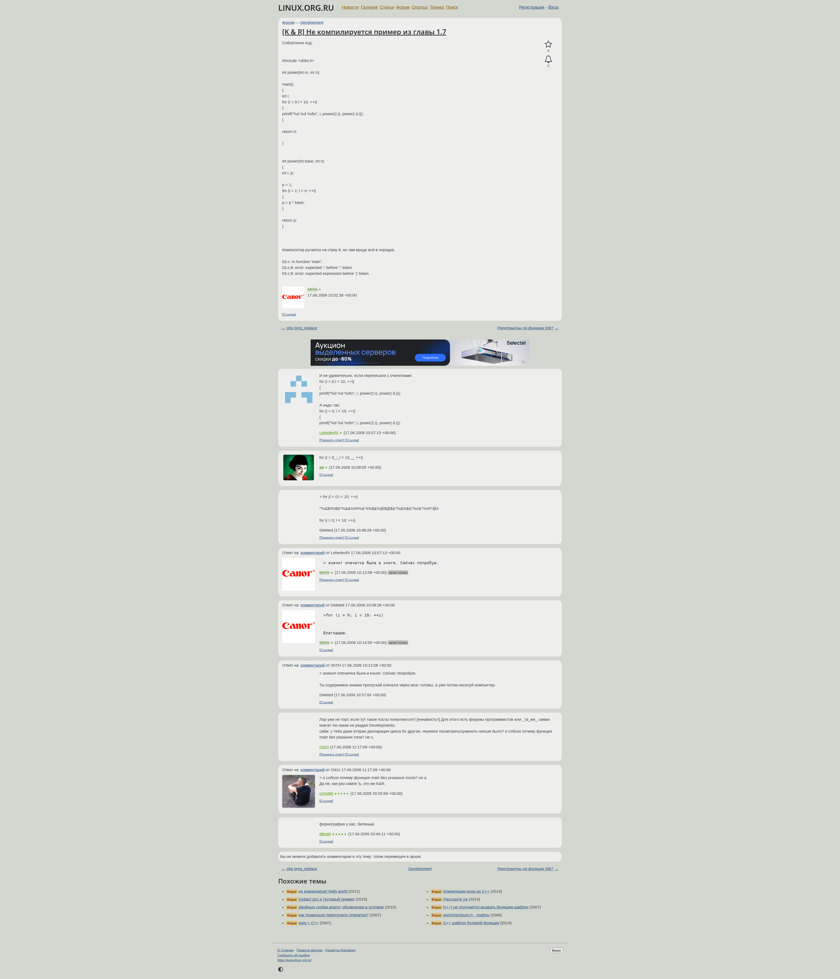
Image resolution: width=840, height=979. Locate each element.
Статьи (387, 7)
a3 (321, 467)
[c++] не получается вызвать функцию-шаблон (485, 907)
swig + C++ (309, 923)
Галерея (369, 7)
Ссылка (289, 314)
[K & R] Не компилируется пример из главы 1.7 (364, 31)
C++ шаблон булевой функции (471, 923)
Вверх (556, 950)
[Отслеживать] (548, 59)
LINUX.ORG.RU (306, 7)
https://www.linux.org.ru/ (294, 960)
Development (312, 22)
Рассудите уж (455, 899)
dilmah (325, 834)
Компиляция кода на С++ (466, 891)
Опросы (420, 7)
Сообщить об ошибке (293, 955)
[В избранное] (548, 44)
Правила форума (309, 950)
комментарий (313, 553)
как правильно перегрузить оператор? (334, 915)
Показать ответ (331, 440)
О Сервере (285, 950)
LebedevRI (328, 433)
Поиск (452, 7)
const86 (326, 793)
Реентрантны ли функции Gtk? (525, 328)
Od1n (324, 747)
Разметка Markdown (340, 950)
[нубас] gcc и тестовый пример (327, 899)
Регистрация (531, 7)
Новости (350, 7)
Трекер (437, 7)
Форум (403, 7)
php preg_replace (302, 328)
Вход (553, 7)
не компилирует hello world (323, 891)
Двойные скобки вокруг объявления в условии (341, 907)
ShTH (312, 289)
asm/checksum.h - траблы (466, 915)
